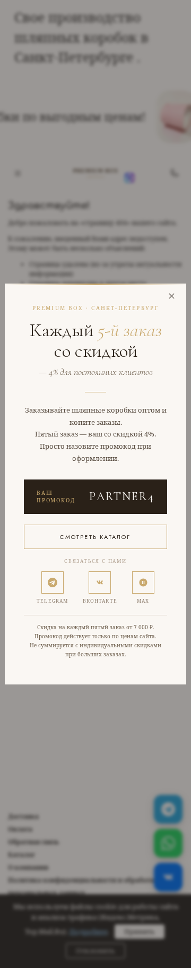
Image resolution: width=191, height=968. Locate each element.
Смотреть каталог (95, 537)
